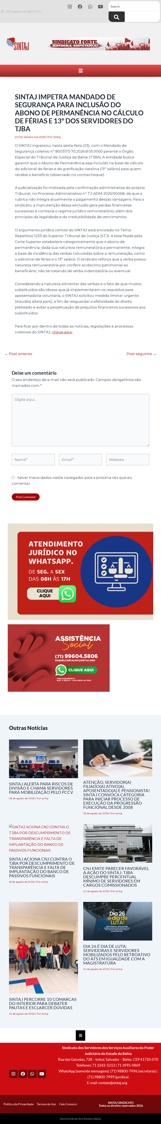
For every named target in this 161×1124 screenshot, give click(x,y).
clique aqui (62, 332)
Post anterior (18, 354)
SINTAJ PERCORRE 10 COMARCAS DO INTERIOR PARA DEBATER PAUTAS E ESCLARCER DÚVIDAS (43, 1003)
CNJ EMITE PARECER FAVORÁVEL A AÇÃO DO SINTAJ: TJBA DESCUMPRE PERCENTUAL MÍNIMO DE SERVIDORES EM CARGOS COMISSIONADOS (116, 877)
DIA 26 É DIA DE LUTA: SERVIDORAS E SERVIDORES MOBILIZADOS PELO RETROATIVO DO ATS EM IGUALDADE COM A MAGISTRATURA (116, 954)
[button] (80, 71)
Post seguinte (141, 354)
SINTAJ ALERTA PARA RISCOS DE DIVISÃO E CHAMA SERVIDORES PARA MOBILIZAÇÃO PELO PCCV (41, 788)
